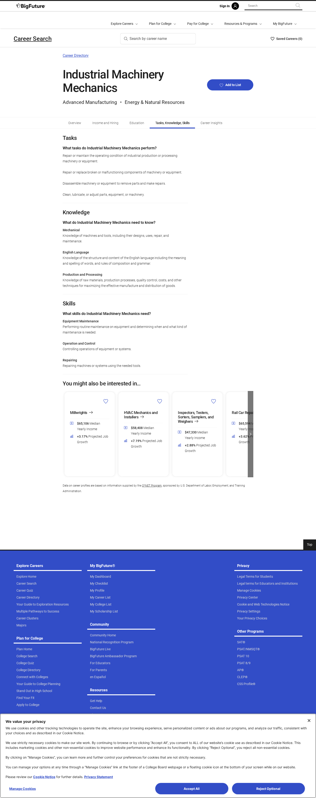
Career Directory (76, 55)
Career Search (33, 38)
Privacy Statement (98, 777)
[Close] (309, 720)
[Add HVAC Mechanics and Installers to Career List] (159, 401)
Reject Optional (268, 789)
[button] (65, 434)
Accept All (192, 789)
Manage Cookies (22, 789)
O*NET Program (152, 485)
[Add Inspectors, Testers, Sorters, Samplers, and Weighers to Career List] (213, 401)
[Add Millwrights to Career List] (105, 401)
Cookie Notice (44, 777)
